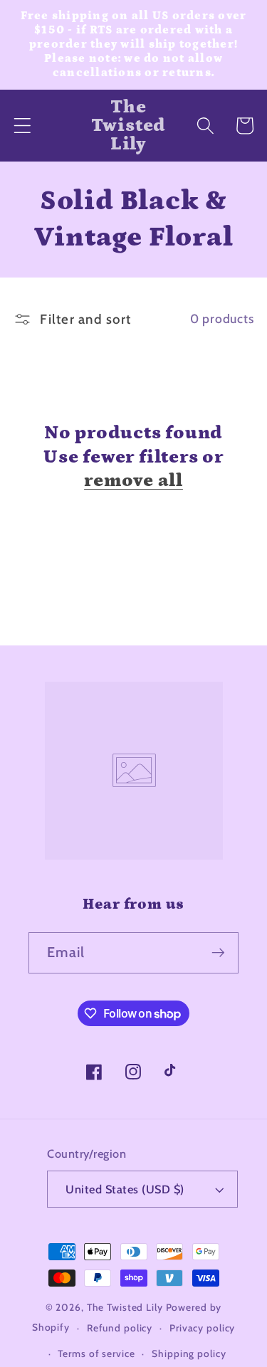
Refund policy (119, 1328)
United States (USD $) (125, 1189)
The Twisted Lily (125, 1307)
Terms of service (96, 1353)
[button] (22, 125)
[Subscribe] (218, 952)
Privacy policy (202, 1328)
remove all (133, 480)
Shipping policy (189, 1353)
